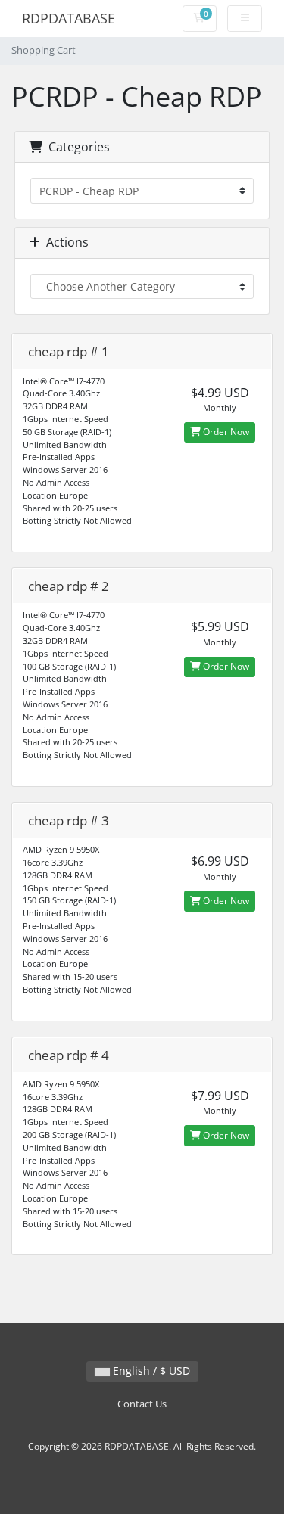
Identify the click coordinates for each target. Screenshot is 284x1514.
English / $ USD (150, 1370)
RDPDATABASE (68, 18)
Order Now (225, 431)
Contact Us (142, 1403)
